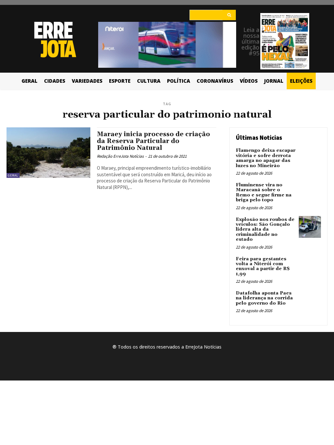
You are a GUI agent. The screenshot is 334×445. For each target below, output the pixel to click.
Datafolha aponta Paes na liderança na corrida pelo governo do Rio (264, 298)
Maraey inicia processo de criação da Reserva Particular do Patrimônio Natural (153, 141)
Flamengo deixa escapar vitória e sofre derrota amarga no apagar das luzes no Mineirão (266, 158)
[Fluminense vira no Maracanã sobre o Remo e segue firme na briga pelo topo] (310, 192)
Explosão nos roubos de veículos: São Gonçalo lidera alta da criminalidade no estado (265, 230)
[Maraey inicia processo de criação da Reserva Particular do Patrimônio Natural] (48, 152)
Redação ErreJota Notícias (120, 156)
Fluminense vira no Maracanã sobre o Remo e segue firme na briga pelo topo (264, 192)
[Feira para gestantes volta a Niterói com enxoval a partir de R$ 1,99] (310, 266)
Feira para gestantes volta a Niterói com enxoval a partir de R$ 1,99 (263, 266)
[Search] (229, 15)
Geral (13, 175)
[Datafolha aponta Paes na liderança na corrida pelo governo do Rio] (310, 301)
